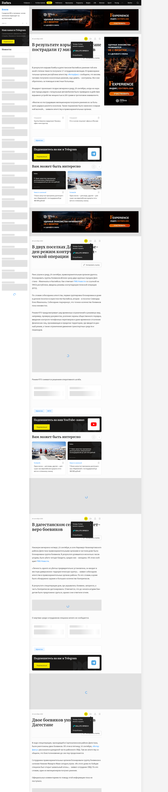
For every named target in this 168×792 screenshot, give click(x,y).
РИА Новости (80, 281)
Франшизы (69, 3)
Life (95, 3)
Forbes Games (43, 3)
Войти (130, 3)
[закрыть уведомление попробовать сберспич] (90, 45)
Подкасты (79, 3)
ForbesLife (73, 192)
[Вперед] (105, 122)
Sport (109, 3)
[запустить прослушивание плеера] (90, 39)
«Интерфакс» (74, 74)
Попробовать (77, 55)
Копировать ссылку (93, 58)
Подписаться (42, 156)
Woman (101, 3)
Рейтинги (58, 3)
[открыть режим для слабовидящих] (86, 39)
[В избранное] (63, 118)
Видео (88, 3)
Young (117, 3)
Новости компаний (40, 192)
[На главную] (6, 3)
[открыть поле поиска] (137, 3)
